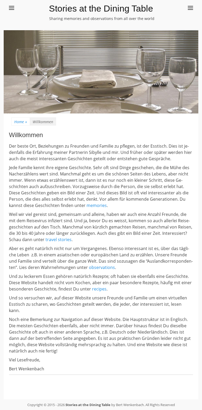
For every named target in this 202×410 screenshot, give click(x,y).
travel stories (59, 239)
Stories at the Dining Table (101, 8)
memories (97, 205)
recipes (99, 289)
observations (102, 267)
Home (20, 121)
